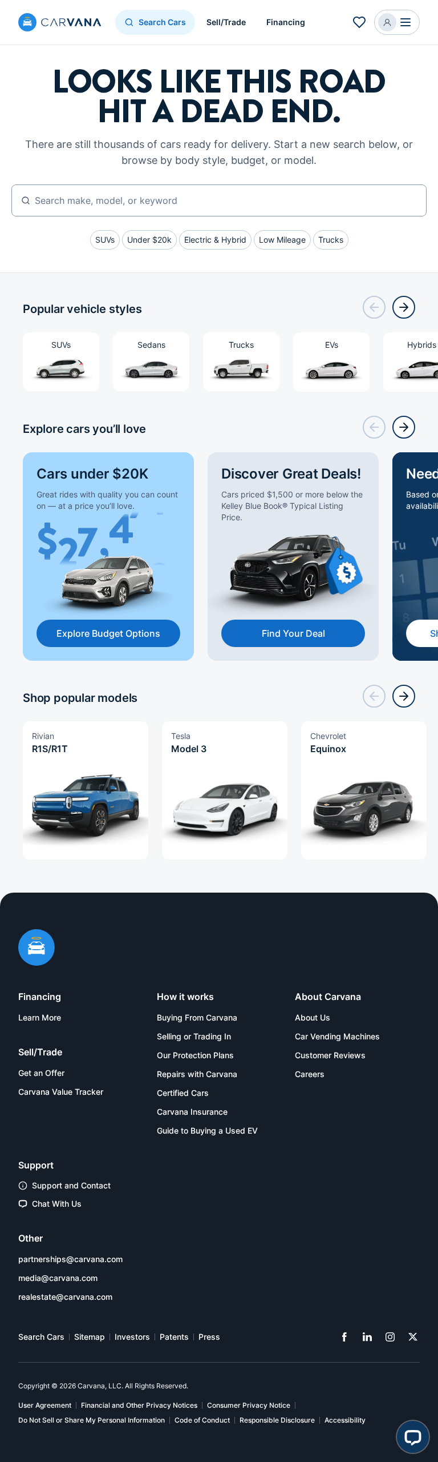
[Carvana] (60, 23)
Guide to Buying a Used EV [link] (207, 1130)
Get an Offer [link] (41, 1073)
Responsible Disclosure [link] (277, 1420)
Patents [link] (174, 1336)
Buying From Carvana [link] (197, 1017)
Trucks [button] (330, 239)
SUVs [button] (105, 239)
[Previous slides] (374, 307)
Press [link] (209, 1336)
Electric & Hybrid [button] (215, 239)
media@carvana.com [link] (58, 1278)
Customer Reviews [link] (330, 1055)
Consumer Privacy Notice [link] (248, 1405)
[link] (344, 1337)
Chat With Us (57, 1203)
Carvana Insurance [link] (192, 1111)
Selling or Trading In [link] (194, 1036)
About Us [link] (312, 1017)
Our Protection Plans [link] (195, 1055)
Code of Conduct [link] (202, 1420)
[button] (359, 22)
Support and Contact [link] (71, 1185)
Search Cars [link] (41, 1336)
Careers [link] (310, 1074)
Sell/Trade (226, 22)
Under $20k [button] (149, 239)
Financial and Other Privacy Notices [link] (139, 1405)
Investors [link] (132, 1336)
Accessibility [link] (345, 1420)
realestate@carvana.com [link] (65, 1297)
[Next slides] (403, 307)
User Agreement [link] (44, 1405)
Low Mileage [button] (282, 239)
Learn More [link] (39, 1017)
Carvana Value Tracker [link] (60, 1091)
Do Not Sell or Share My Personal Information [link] (91, 1420)
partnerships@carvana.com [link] (70, 1259)
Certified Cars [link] (183, 1093)
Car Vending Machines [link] (337, 1036)
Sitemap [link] (89, 1336)
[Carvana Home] (36, 948)
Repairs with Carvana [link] (197, 1074)
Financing (285, 22)
